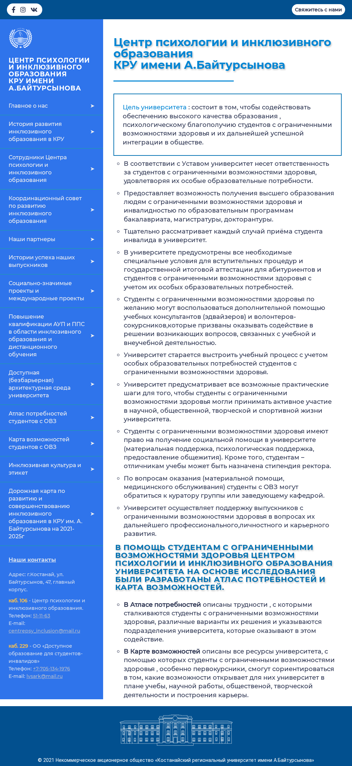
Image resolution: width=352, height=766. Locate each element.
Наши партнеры (32, 239)
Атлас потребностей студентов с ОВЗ (38, 417)
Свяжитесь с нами (318, 10)
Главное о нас (28, 106)
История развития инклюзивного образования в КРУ (36, 131)
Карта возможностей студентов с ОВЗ (39, 443)
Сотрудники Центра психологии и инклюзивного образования (38, 168)
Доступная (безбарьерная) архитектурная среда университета (39, 384)
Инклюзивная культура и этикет (45, 469)
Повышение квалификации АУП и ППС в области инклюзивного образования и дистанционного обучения (47, 335)
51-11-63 (41, 616)
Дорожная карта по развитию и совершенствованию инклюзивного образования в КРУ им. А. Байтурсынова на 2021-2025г (45, 514)
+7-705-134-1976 (51, 669)
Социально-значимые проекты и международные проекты (46, 291)
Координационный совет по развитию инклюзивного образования (45, 209)
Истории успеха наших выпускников (42, 261)
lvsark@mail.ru (44, 676)
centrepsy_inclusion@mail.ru (44, 631)
